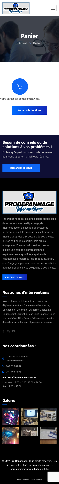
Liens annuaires (36, 479)
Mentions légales (23, 479)
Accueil (23, 43)
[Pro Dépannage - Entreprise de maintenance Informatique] (29, 8)
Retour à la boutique (29, 110)
